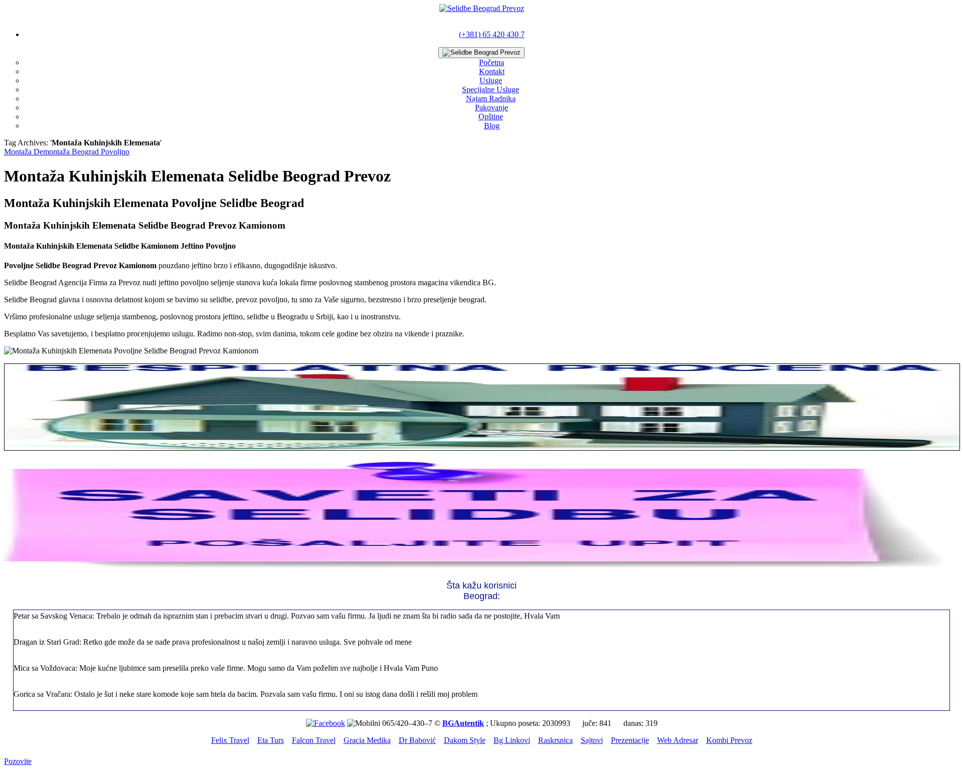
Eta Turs (270, 740)
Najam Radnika (491, 98)
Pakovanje (491, 107)
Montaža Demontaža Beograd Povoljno (66, 151)
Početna (491, 62)
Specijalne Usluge (490, 89)
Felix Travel (230, 740)
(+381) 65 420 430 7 (492, 34)
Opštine (490, 116)
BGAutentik (463, 723)
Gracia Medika (367, 740)
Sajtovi (592, 740)
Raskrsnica (555, 740)
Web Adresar (677, 740)
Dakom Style (465, 740)
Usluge (490, 80)
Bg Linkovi (512, 740)
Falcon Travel (314, 740)
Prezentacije (630, 740)
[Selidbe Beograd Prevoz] (481, 8)
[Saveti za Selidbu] (481, 567)
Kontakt (492, 71)
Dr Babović (417, 740)
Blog (492, 125)
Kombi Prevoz (729, 740)
